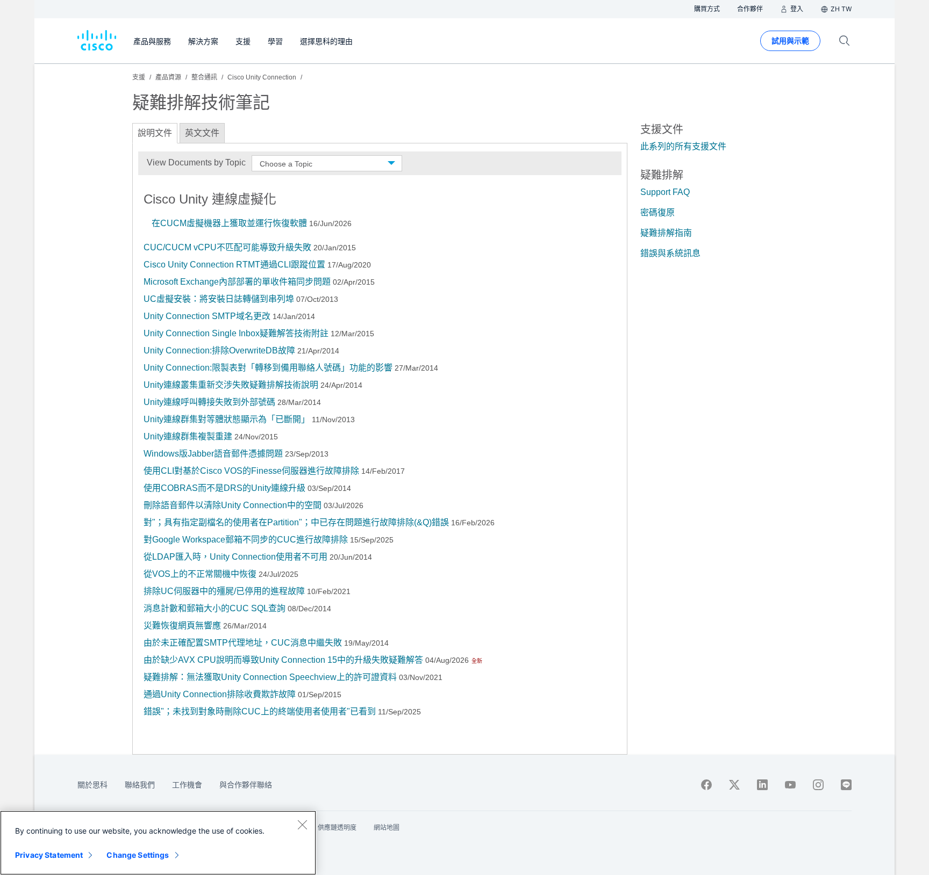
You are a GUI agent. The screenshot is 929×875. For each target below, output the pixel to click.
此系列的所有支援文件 (683, 146)
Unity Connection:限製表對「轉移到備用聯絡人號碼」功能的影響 (268, 367)
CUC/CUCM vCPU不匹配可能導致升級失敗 (227, 247)
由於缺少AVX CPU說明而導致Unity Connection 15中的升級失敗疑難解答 (283, 659)
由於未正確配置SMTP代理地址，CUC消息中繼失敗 (243, 642)
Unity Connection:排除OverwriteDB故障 (220, 350)
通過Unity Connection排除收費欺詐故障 (220, 694)
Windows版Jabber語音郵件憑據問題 (213, 453)
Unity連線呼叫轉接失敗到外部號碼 (209, 402)
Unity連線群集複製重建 (188, 436)
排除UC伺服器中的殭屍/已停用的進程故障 (224, 591)
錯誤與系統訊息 (670, 253)
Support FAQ (665, 192)
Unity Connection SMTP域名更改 (207, 316)
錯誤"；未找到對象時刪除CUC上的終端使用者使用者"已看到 (260, 711)
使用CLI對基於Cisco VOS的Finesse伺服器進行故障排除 (251, 470)
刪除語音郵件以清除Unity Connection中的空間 (232, 505)
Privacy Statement (49, 854)
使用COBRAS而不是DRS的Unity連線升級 (224, 488)
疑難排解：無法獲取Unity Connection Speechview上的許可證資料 (270, 677)
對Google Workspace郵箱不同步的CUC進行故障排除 (246, 539)
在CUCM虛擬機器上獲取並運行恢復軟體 (229, 223)
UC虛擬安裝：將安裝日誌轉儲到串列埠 (220, 298)
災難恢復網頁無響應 (182, 625)
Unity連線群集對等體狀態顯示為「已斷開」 (227, 419)
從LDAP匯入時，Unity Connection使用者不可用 (235, 556)
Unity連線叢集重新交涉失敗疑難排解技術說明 (232, 384)
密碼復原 (657, 212)
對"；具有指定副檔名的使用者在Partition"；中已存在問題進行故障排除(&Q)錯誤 (296, 522)
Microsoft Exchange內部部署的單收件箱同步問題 (237, 281)
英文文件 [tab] (202, 133)
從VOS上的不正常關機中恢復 (200, 573)
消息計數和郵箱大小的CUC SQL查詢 (214, 608)
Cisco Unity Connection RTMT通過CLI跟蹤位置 (234, 264)
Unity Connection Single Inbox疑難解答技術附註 (236, 333)
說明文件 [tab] (155, 133)
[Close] (302, 824)
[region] (158, 843)
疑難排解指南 (666, 232)
